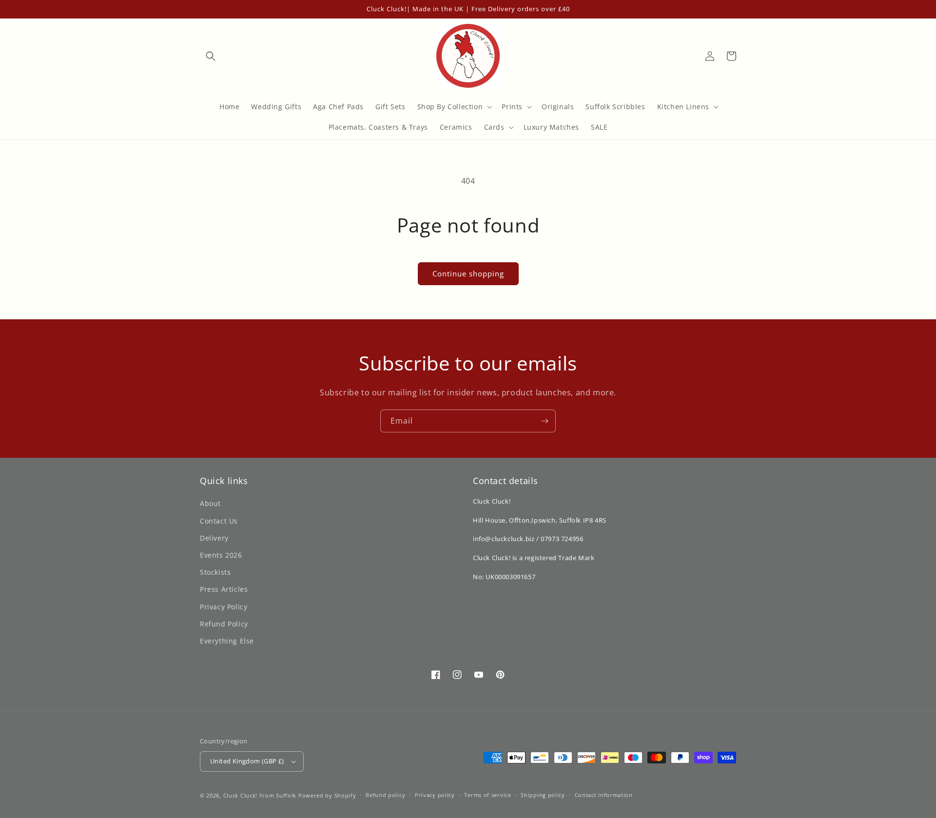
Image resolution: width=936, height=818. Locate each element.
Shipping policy (543, 795)
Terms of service (487, 795)
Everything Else (227, 640)
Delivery (214, 538)
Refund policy (385, 795)
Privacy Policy (223, 606)
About (210, 503)
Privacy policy (435, 795)
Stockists (215, 572)
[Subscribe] (544, 420)
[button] (210, 56)
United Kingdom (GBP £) (247, 761)
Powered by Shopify (327, 795)
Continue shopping (468, 273)
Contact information (604, 795)
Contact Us (219, 521)
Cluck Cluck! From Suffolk (260, 795)
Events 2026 (221, 555)
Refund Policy (224, 623)
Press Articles (224, 589)
